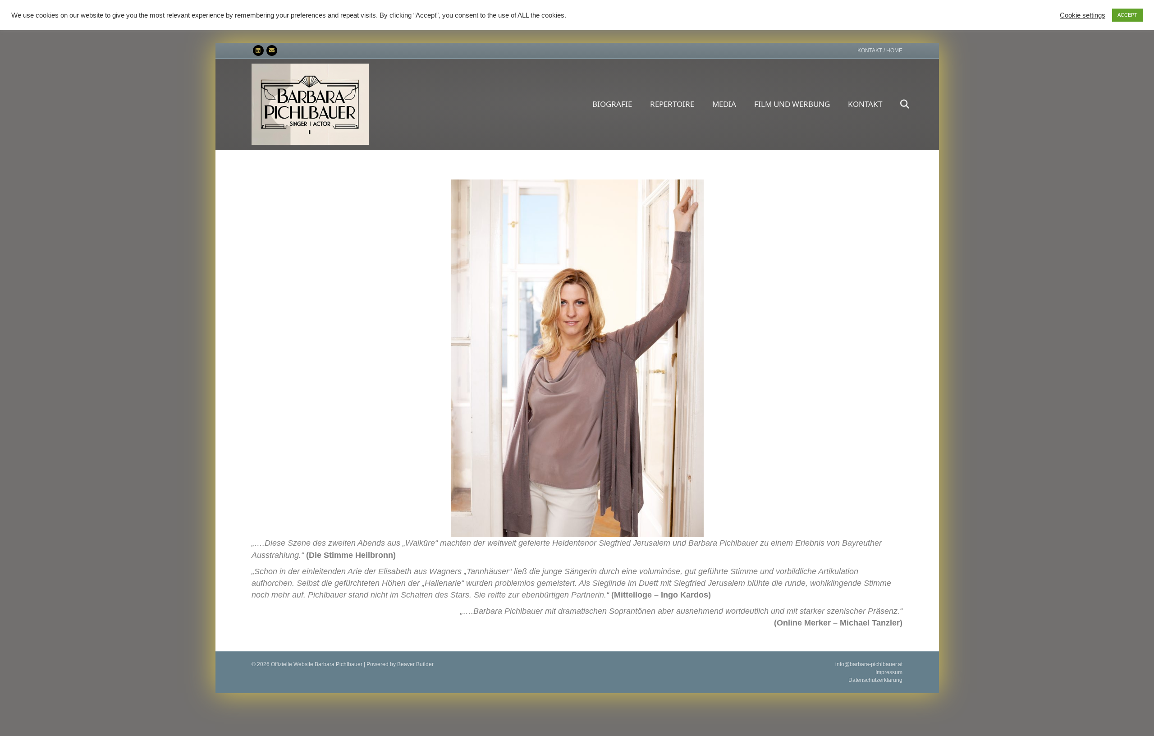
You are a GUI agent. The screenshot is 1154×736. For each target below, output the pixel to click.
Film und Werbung (792, 104)
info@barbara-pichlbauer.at (868, 664)
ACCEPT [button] (1127, 15)
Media (724, 104)
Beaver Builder (415, 664)
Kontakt (865, 104)
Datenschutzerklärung (875, 680)
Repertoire (672, 104)
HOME (894, 50)
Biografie (612, 104)
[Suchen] (896, 104)
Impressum (888, 672)
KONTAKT (869, 50)
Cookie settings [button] (1082, 15)
